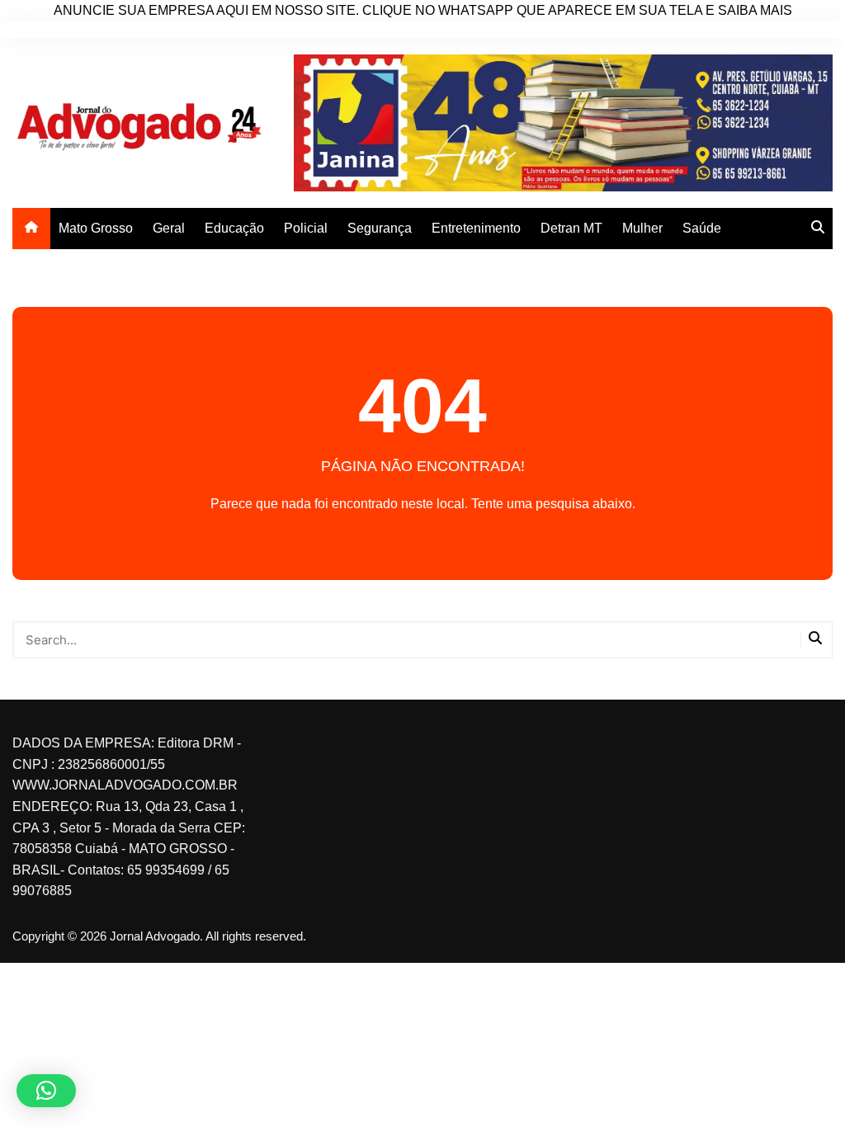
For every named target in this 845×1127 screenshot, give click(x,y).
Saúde (701, 228)
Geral (169, 228)
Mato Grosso (96, 228)
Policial (306, 228)
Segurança (379, 228)
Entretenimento (476, 228)
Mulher (642, 228)
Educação (234, 228)
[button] (46, 1090)
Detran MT (571, 228)
